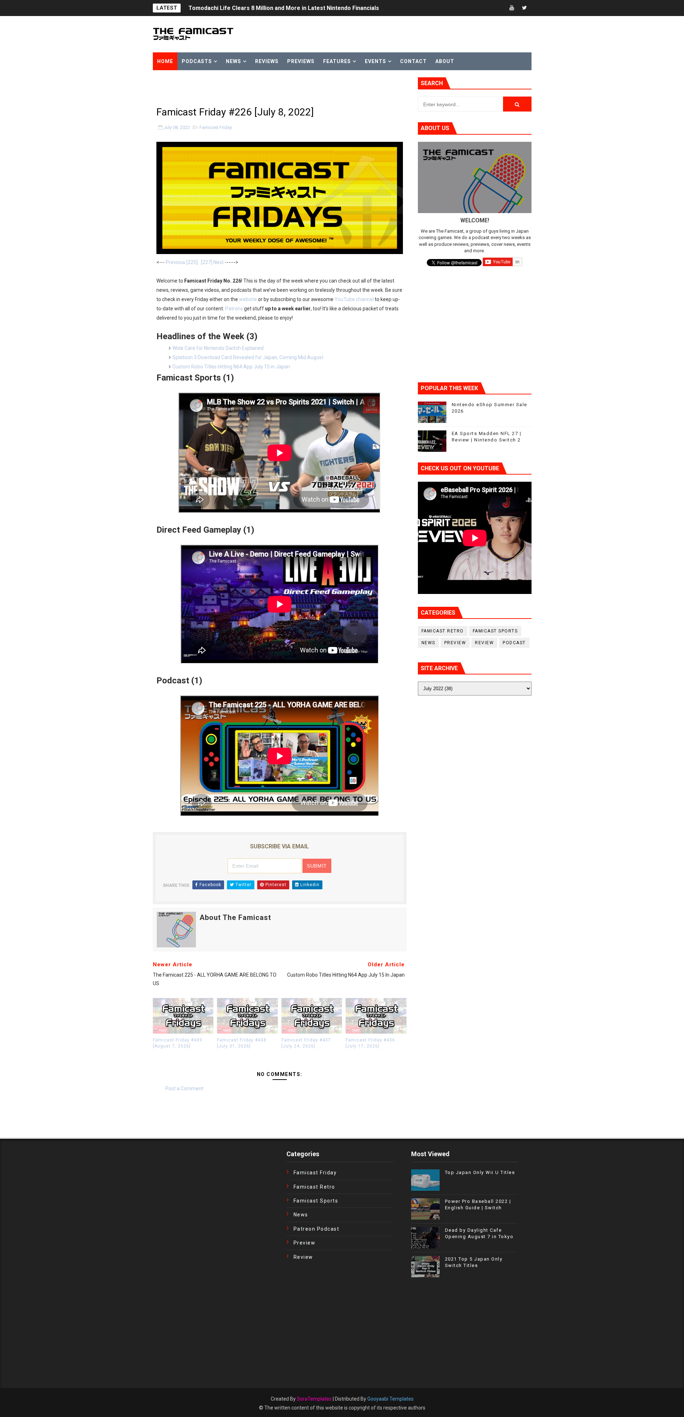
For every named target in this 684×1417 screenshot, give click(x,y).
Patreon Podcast (317, 1229)
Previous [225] (182, 262)
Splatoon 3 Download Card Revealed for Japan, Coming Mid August (247, 357)
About (444, 61)
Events (375, 61)
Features (337, 61)
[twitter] (524, 8)
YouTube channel (354, 299)
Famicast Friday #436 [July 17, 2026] (370, 1043)
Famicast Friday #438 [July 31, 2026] (241, 1043)
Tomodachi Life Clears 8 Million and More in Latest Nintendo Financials (283, 8)
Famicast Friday (216, 127)
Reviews (267, 61)
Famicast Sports (495, 631)
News (233, 61)
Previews (301, 61)
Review (484, 642)
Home (165, 61)
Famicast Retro (442, 631)
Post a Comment (184, 1088)
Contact (413, 61)
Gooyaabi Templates (390, 1399)
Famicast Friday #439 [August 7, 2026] (177, 1043)
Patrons (234, 308)
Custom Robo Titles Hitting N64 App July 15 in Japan (231, 366)
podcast (514, 642)
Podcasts (197, 61)
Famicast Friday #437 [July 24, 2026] (306, 1043)
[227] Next (212, 262)
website (248, 299)
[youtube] (512, 8)
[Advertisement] (236, 88)
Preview (455, 642)
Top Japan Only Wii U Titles (480, 1172)
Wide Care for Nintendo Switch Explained (218, 348)
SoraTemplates (314, 1399)
